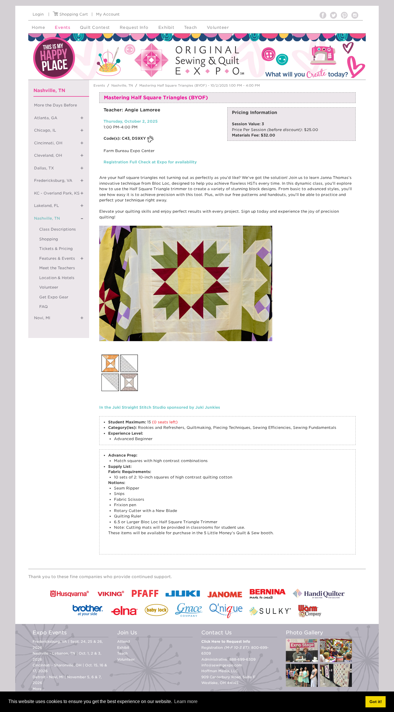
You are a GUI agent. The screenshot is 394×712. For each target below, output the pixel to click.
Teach (122, 653)
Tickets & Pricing (56, 248)
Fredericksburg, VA (53, 180)
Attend (123, 641)
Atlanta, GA (45, 118)
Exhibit (123, 647)
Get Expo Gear (53, 297)
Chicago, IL (45, 130)
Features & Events (57, 258)
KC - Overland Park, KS (57, 193)
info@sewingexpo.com (221, 665)
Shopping (48, 239)
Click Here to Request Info (225, 641)
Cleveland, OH (48, 155)
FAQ (43, 306)
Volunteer (48, 287)
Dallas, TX (44, 168)
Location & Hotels (56, 278)
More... (38, 689)
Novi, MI (42, 318)
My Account (108, 14)
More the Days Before (55, 105)
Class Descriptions (57, 229)
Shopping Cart (73, 14)
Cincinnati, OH (48, 143)
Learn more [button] (186, 701)
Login (38, 14)
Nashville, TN (47, 218)
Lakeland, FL (46, 205)
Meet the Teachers (57, 268)
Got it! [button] (375, 701)
